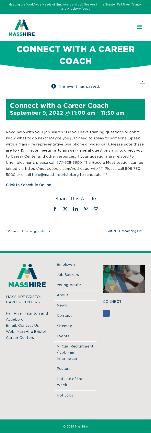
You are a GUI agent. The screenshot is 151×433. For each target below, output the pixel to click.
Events (63, 336)
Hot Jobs (65, 395)
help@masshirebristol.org (55, 175)
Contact (64, 315)
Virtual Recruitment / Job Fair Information (75, 352)
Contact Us (28, 325)
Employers (66, 265)
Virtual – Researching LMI (124, 231)
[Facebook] (106, 313)
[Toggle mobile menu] (140, 27)
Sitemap (64, 326)
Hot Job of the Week (70, 382)
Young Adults (69, 285)
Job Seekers (68, 275)
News (62, 305)
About (62, 295)
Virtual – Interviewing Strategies (29, 231)
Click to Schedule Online (28, 185)
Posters (63, 369)
